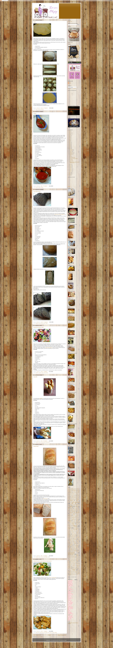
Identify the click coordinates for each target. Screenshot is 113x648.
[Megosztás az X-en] (51, 322)
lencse (79, 538)
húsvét (77, 520)
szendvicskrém (73, 564)
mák (71, 541)
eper (72, 508)
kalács (77, 522)
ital (74, 521)
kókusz (69, 532)
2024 (70, 133)
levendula (74, 539)
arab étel (72, 489)
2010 (70, 172)
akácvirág (72, 488)
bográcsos (69, 495)
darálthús (77, 500)
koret (77, 533)
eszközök (75, 508)
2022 (70, 135)
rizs (79, 557)
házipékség (73, 519)
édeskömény (73, 504)
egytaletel (76, 506)
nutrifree (78, 548)
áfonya (69, 488)
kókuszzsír (69, 533)
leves (79, 539)
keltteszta (69, 525)
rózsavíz (69, 559)
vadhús (78, 570)
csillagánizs (77, 498)
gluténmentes (42, 632)
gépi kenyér (74, 511)
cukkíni (71, 497)
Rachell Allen (69, 556)
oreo (76, 549)
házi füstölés (46, 632)
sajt (79, 559)
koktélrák (78, 531)
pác (79, 550)
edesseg (77, 504)
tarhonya (78, 566)
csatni (78, 497)
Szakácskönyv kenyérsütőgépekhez (59, 214)
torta (76, 568)
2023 (70, 134)
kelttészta (37, 323)
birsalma (69, 493)
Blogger (65, 640)
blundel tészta (74, 494)
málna (72, 542)
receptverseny (78, 556)
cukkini (69, 497)
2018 (70, 140)
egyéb (71, 506)
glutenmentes (38, 632)
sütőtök (77, 563)
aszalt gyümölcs (74, 490)
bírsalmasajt (73, 493)
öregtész (72, 550)
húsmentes (74, 520)
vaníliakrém (75, 571)
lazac (48, 632)
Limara (70, 82)
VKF (79, 572)
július (70, 164)
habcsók (78, 515)
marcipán (75, 543)
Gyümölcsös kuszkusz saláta (38, 327)
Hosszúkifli (35, 376)
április (70, 167)
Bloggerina (77, 493)
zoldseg (53, 632)
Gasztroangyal (69, 511)
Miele (69, 546)
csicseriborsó (69, 498)
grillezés (74, 513)
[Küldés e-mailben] (49, 322)
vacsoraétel (74, 570)
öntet (69, 550)
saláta (47, 372)
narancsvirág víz (70, 547)
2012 (70, 147)
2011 (69, 148)
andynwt (59, 640)
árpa (75, 489)
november (71, 150)
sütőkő (74, 563)
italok (76, 521)
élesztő (74, 507)
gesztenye (78, 511)
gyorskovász (69, 514)
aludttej (75, 488)
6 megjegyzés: (45, 371)
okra (68, 549)
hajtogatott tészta (74, 517)
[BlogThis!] (50, 322)
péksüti (78, 554)
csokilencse (78, 499)
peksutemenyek (71, 552)
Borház (76, 495)
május (71, 166)
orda (74, 549)
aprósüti (69, 489)
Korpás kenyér (35, 446)
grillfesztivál (77, 513)
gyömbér (74, 514)
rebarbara (73, 556)
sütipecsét (71, 563)
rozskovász (72, 559)
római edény (73, 558)
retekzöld (72, 557)
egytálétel (69, 507)
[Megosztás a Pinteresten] (52, 371)
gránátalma (71, 513)
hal (78, 517)
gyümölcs (37, 372)
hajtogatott (69, 517)
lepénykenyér (70, 539)
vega (78, 571)
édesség (69, 505)
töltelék (73, 569)
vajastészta (69, 571)
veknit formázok (45, 498)
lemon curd (75, 538)
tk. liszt (70, 568)
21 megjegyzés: (45, 555)
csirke (72, 499)
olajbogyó (71, 549)
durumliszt (69, 502)
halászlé (69, 518)
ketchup (42, 187)
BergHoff (76, 492)
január (71, 171)
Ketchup (34, 113)
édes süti (73, 503)
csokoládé (71, 500)
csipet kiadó (69, 499)
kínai (72, 531)
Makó (75, 541)
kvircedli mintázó (73, 537)
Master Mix (76, 544)
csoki (74, 499)
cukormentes (74, 497)
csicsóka (73, 498)
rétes (74, 557)
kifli (78, 530)
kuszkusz (40, 372)
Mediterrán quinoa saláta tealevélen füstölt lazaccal (42, 561)
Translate (74, 88)
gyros (77, 514)
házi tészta (77, 518)
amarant (78, 488)
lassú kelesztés (78, 537)
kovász (44, 323)
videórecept (76, 572)
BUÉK (79, 495)
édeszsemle (73, 505)
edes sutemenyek (76, 502)
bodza (78, 494)
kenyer (37, 109)
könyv (69, 535)
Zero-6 (75, 573)
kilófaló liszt (69, 531)
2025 (70, 132)
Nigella (71, 548)
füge (75, 510)
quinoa (43, 372)
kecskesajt (73, 524)
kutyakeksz (69, 537)
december (71, 149)
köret (75, 535)
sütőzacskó (69, 564)
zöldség (56, 632)
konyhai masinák (73, 533)
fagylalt (78, 508)
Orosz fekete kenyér (36, 191)
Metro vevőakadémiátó (52, 577)
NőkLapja (74, 548)
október (71, 151)
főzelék (70, 510)
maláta (78, 541)
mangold (78, 542)
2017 (70, 141)
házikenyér (69, 519)
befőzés (39, 187)
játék (79, 521)
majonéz (69, 541)
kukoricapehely (74, 536)
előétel (77, 507)
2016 (70, 142)
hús (77, 519)
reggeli (69, 557)
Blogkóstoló (69, 494)
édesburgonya (69, 504)
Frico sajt (73, 510)
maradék (72, 543)
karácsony (73, 523)
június (70, 165)
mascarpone (71, 544)
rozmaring (77, 558)
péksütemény (71, 554)
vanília (72, 571)
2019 (70, 139)
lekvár (72, 538)
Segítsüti (77, 560)
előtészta (69, 508)
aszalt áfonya (69, 490)
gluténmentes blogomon (49, 347)
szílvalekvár (73, 565)
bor (74, 495)
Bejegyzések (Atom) (40, 636)
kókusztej (77, 532)
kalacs (73, 522)
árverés (78, 489)
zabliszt (73, 573)
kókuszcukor (73, 532)
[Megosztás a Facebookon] (52, 322)
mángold (69, 543)
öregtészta (75, 550)
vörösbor (70, 573)
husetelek (69, 520)
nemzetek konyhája (75, 547)
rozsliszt (76, 559)
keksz (77, 524)
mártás (79, 543)
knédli (75, 531)
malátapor (69, 542)
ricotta (77, 557)
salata (45, 372)
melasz (47, 323)
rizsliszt (70, 558)
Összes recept (70, 21)
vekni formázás (69, 572)
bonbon (72, 495)
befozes (37, 187)
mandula (75, 542)
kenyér (39, 109)
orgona (79, 549)
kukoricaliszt (42, 109)
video (73, 572)
